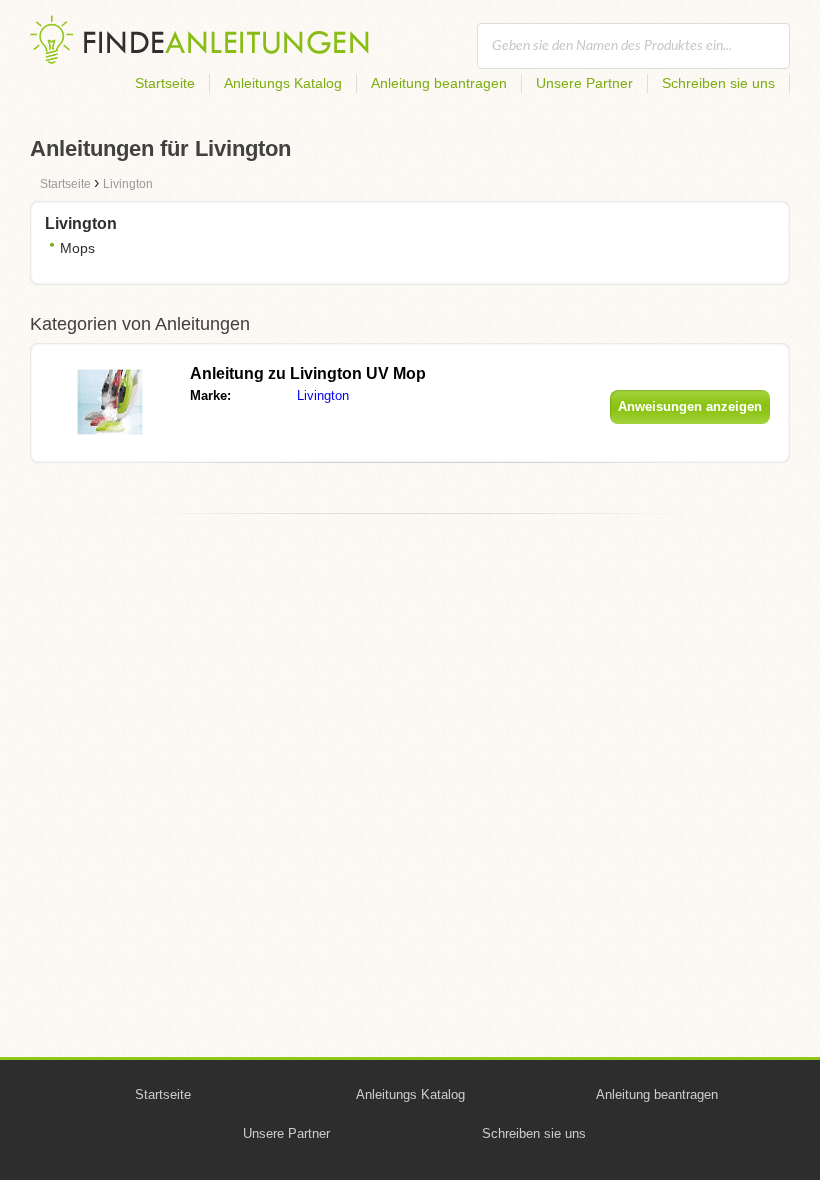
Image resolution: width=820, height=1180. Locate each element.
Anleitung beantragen (439, 83)
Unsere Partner (584, 83)
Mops (77, 248)
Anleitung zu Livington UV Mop (308, 373)
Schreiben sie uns (718, 83)
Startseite (165, 83)
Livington (323, 395)
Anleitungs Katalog (283, 83)
